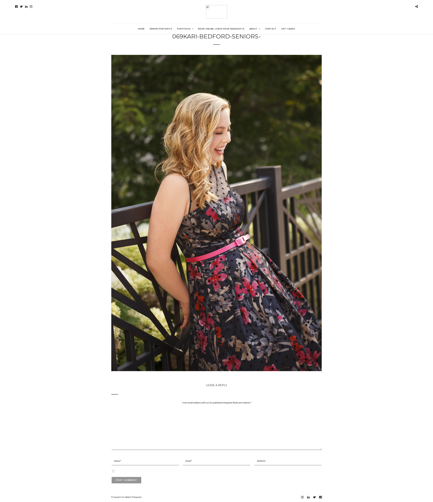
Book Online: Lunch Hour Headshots (221, 29)
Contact (270, 29)
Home (141, 29)
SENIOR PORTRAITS (161, 29)
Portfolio (184, 29)
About (253, 29)
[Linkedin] (26, 6)
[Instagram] (31, 6)
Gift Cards (288, 29)
